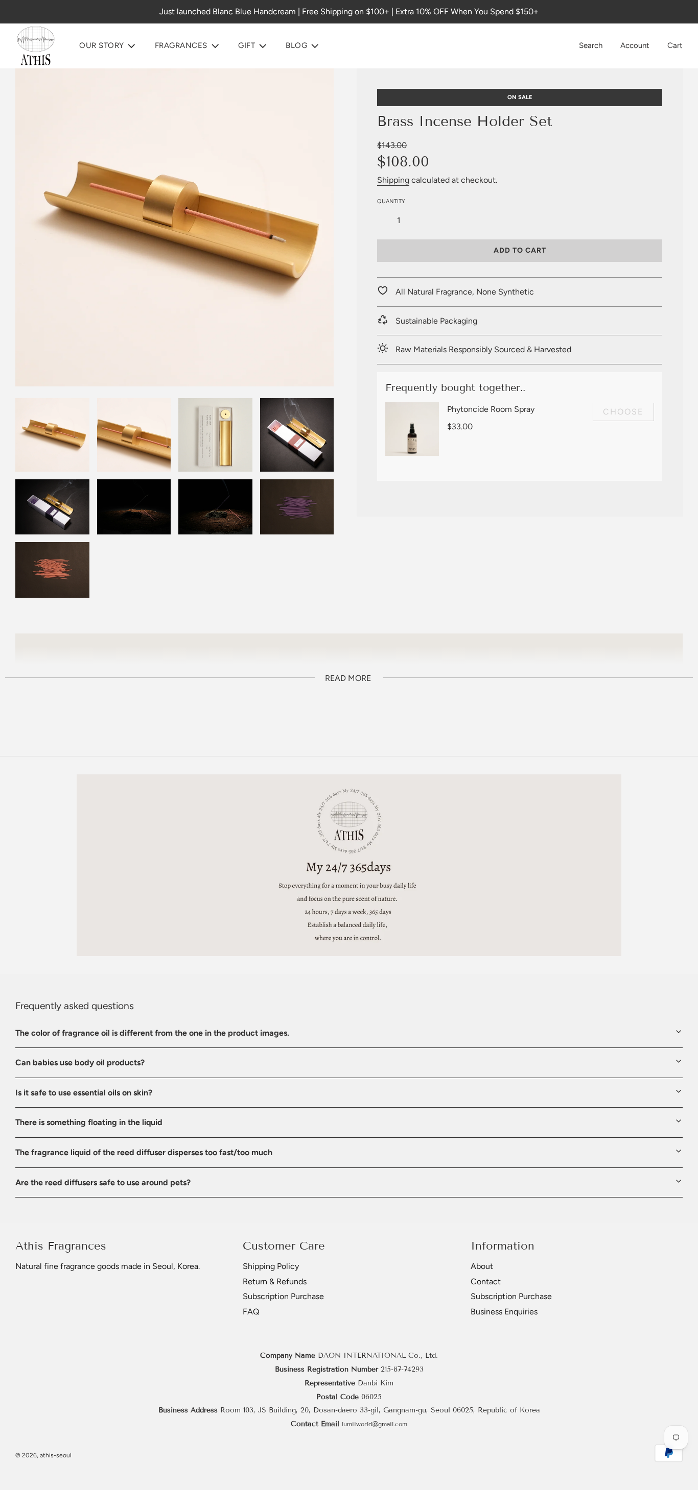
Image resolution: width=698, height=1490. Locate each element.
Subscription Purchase (283, 1296)
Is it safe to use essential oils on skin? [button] (83, 1092)
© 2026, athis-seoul (43, 1455)
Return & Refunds (275, 1281)
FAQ (251, 1311)
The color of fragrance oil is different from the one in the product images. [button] (152, 1033)
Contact (486, 1281)
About (482, 1266)
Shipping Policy (271, 1266)
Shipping (393, 179)
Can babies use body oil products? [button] (80, 1062)
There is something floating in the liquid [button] (88, 1122)
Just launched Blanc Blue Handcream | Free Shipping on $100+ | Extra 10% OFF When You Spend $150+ (349, 11)
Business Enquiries (504, 1311)
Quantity (391, 201)
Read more (348, 678)
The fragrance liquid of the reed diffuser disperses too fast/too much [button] (143, 1152)
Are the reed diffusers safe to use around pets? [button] (103, 1182)
